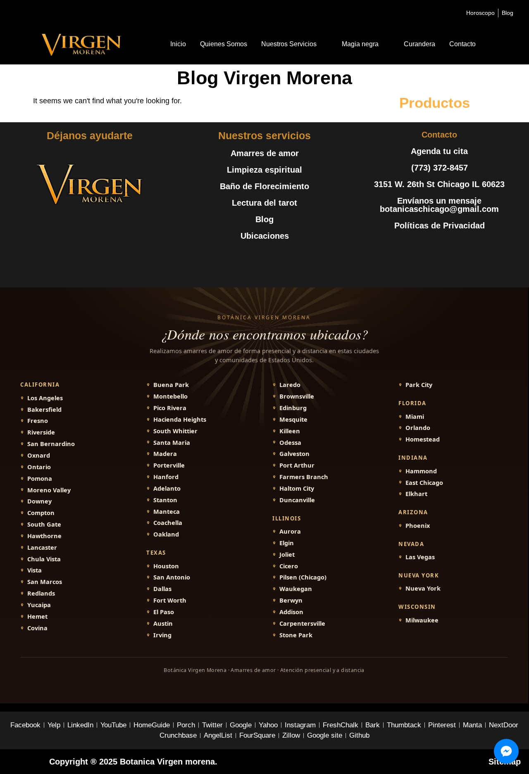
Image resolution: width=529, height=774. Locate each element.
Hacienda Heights (179, 419)
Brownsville (296, 396)
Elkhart (416, 494)
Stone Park (295, 635)
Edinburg (293, 408)
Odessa (290, 442)
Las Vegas (420, 557)
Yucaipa (39, 605)
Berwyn (291, 600)
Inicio (178, 43)
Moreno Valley (49, 490)
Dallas (162, 589)
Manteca (166, 511)
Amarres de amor (265, 153)
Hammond (421, 471)
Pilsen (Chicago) (302, 577)
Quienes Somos (223, 43)
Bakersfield (44, 409)
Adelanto (167, 488)
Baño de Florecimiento (264, 186)
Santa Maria (171, 442)
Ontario (39, 467)
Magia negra (360, 43)
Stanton (165, 500)
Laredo (289, 385)
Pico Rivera (169, 408)
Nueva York (423, 588)
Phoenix (417, 525)
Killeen (289, 431)
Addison (291, 612)
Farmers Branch (303, 477)
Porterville (169, 465)
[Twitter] (420, 246)
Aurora (290, 531)
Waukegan (295, 589)
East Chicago (424, 483)
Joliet (287, 554)
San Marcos (44, 582)
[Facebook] (402, 246)
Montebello (170, 396)
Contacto (462, 43)
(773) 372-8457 (439, 167)
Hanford (166, 477)
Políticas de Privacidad (439, 225)
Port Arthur (297, 465)
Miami (414, 416)
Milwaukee (421, 620)
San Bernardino (51, 444)
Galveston (294, 454)
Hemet (37, 616)
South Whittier (175, 431)
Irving (162, 635)
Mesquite (293, 419)
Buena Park (171, 385)
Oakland (166, 534)
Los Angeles (45, 398)
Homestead (422, 439)
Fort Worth (169, 600)
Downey (39, 501)
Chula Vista (44, 559)
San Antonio (171, 577)
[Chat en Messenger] (506, 751)
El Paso (163, 612)
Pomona (39, 478)
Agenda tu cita (439, 151)
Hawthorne (44, 536)
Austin (163, 623)
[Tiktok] (476, 246)
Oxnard (38, 455)
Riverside (41, 432)
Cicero (288, 566)
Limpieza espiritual (264, 169)
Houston (166, 566)
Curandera (419, 43)
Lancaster (42, 547)
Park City (418, 385)
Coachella (167, 523)
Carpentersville (302, 623)
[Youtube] (439, 246)
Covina (37, 628)
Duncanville (297, 500)
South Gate (44, 524)
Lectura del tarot (264, 202)
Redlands (41, 593)
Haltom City (296, 488)
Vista (34, 570)
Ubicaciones (265, 235)
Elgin (286, 543)
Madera (165, 454)
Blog (264, 219)
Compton (41, 513)
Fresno (37, 421)
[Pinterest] (458, 246)
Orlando (417, 428)
